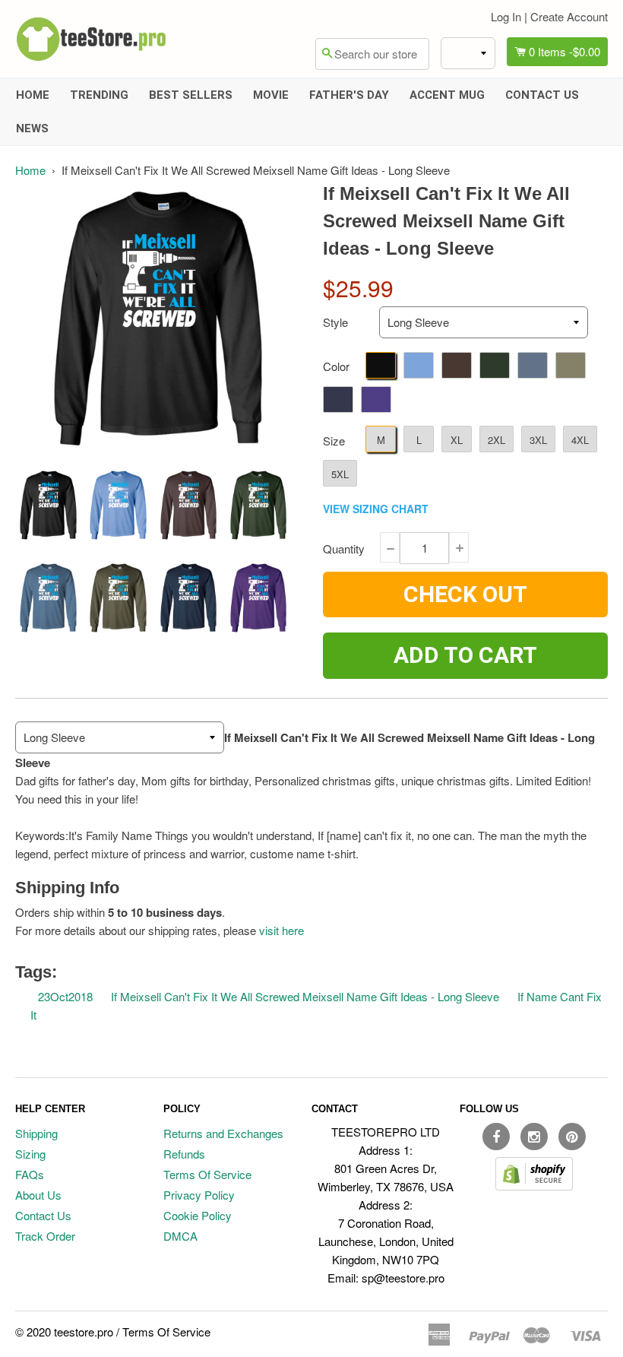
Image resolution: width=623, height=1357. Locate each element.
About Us (38, 1195)
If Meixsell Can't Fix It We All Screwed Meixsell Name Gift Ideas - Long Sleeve (305, 996)
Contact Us (542, 95)
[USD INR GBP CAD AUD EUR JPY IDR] (468, 53)
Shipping (36, 1133)
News (32, 128)
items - (564, 51)
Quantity (344, 548)
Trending (99, 95)
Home (32, 95)
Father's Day (349, 95)
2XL (496, 440)
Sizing (30, 1154)
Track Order (45, 1236)
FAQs (29, 1174)
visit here (281, 930)
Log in (506, 16)
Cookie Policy (197, 1215)
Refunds (184, 1154)
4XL (580, 440)
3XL (538, 440)
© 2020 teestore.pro (64, 1332)
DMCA (180, 1236)
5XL (340, 474)
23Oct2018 (65, 996)
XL (457, 440)
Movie (271, 95)
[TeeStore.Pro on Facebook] (496, 1136)
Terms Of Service (207, 1174)
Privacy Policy (199, 1195)
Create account (569, 16)
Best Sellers (190, 95)
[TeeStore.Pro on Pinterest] (572, 1136)
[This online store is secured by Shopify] (534, 1186)
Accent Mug (447, 95)
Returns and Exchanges (223, 1133)
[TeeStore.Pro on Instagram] (534, 1136)
